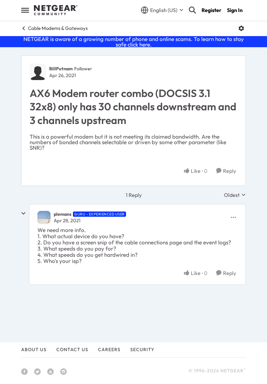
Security (142, 349)
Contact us (72, 349)
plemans (62, 214)
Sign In (235, 10)
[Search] (192, 10)
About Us (34, 349)
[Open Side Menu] (25, 10)
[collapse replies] (23, 213)
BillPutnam (61, 68)
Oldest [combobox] (235, 195)
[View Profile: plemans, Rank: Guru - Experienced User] (43, 217)
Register (211, 10)
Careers (109, 349)
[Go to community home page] (55, 10)
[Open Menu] (241, 28)
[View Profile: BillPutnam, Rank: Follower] (38, 72)
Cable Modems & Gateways (58, 28)
